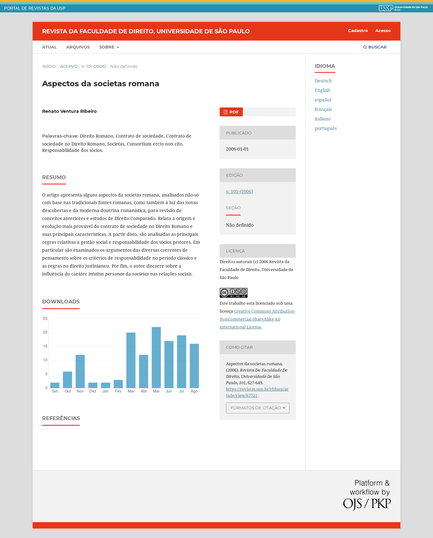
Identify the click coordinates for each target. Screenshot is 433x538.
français (323, 109)
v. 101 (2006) (93, 66)
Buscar (377, 46)
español (323, 100)
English (322, 90)
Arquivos (78, 46)
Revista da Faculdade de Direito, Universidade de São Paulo (146, 31)
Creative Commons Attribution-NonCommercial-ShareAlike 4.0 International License (257, 319)
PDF (233, 111)
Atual (49, 46)
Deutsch (323, 81)
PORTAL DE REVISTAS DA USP (35, 8)
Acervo (69, 66)
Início (49, 66)
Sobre (107, 46)
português (326, 128)
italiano (323, 119)
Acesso (383, 30)
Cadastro (358, 30)
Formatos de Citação (255, 407)
